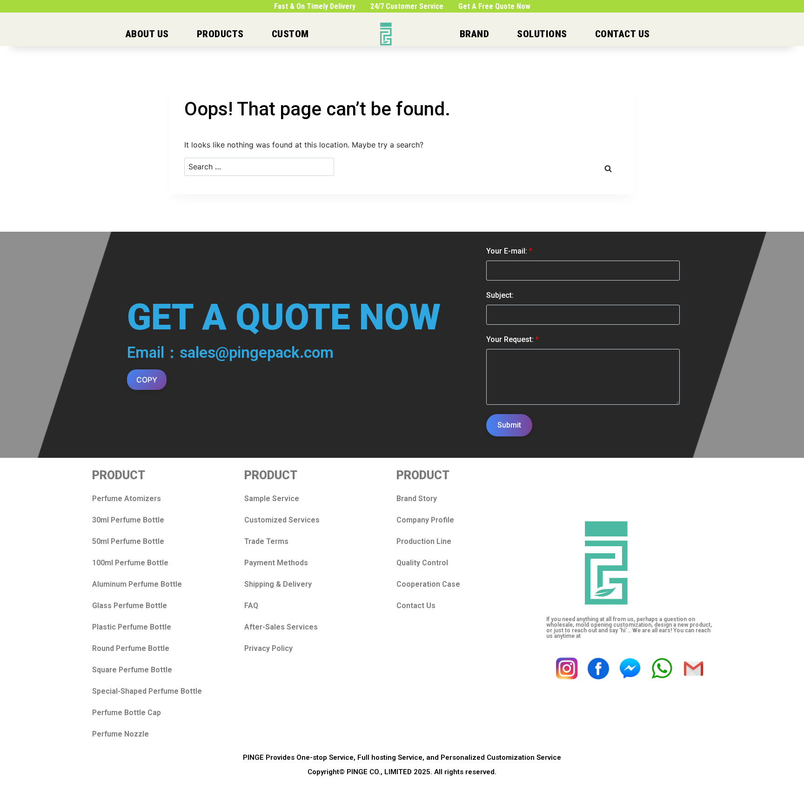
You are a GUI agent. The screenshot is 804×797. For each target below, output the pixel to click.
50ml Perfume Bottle (128, 541)
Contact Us (416, 605)
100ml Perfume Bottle (130, 562)
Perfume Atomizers (126, 498)
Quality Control (422, 562)
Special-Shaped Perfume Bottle (147, 691)
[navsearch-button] (723, 34)
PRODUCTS (220, 34)
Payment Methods (276, 562)
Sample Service (271, 498)
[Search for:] (259, 167)
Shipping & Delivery (278, 584)
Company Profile (425, 520)
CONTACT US (622, 34)
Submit (509, 425)
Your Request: (512, 339)
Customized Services (282, 520)
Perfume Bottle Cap (126, 712)
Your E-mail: (509, 251)
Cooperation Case (428, 584)
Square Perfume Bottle (132, 669)
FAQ (251, 605)
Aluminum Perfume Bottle (137, 584)
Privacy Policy (268, 648)
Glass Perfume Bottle (129, 605)
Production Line (423, 541)
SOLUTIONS (542, 34)
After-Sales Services (281, 627)
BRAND (474, 34)
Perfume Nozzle (120, 734)
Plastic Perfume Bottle (131, 627)
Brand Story (416, 498)
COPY (146, 379)
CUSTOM (290, 34)
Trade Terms (266, 541)
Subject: (500, 295)
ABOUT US (147, 34)
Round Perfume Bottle (130, 648)
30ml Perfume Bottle (128, 520)
